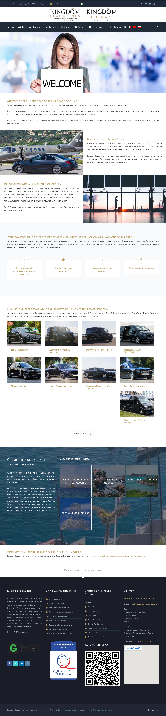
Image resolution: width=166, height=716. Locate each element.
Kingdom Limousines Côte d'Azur (140, 599)
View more (75, 481)
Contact (117, 27)
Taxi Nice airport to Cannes (98, 637)
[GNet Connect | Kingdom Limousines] (82, 3)
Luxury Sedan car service (61, 386)
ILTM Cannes (92, 615)
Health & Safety (99, 27)
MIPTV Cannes (93, 607)
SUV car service (18, 386)
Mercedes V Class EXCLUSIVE (132, 351)
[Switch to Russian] (139, 27)
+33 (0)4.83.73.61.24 (25, 4)
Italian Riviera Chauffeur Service (61, 633)
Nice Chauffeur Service (58, 599)
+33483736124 (145, 641)
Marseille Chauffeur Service (60, 616)
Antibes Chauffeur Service (59, 608)
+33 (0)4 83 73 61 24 (137, 556)
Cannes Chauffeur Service (59, 603)
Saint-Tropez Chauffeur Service (61, 612)
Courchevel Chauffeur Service (60, 625)
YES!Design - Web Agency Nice (104, 710)
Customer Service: (131, 641)
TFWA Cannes (93, 603)
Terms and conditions (68, 710)
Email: (126, 604)
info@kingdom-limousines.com (65, 4)
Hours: (127, 627)
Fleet (24, 27)
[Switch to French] (129, 27)
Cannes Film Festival (95, 624)
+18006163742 (40, 4)
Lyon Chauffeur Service (58, 621)
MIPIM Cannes (93, 611)
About (81, 27)
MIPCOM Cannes (94, 620)
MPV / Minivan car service (99, 350)
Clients (52, 27)
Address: (128, 609)
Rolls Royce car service (135, 386)
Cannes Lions (93, 633)
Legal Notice (50, 710)
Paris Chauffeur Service (58, 629)
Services (36, 27)
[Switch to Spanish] (134, 27)
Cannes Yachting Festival (97, 628)
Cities (66, 27)
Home (13, 27)
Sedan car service (19, 350)
